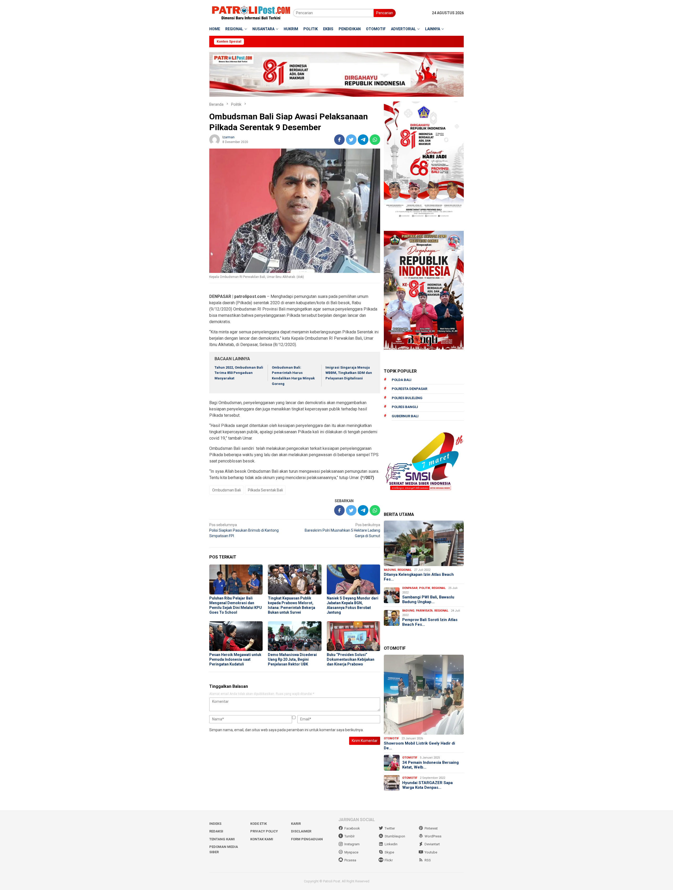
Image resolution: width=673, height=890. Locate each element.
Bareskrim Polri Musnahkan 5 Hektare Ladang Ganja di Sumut (342, 530)
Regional (404, 570)
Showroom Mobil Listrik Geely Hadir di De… (419, 745)
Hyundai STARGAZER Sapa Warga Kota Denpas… (427, 785)
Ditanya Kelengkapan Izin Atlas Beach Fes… (419, 577)
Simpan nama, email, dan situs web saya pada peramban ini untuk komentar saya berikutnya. (286, 730)
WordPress (433, 836)
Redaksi (216, 831)
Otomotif (391, 738)
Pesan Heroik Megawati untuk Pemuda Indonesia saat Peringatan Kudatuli (235, 659)
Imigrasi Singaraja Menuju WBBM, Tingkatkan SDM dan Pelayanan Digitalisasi (348, 372)
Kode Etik (258, 824)
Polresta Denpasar (409, 389)
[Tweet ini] (351, 139)
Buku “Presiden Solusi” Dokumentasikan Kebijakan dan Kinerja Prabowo (350, 659)
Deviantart (432, 844)
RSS (428, 860)
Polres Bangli (405, 407)
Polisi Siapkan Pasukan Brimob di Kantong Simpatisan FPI (244, 530)
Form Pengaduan (307, 839)
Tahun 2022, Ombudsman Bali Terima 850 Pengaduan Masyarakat (239, 372)
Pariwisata (424, 610)
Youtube (431, 852)
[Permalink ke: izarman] (214, 139)
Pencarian (384, 13)
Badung (390, 570)
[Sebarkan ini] (339, 139)
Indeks (215, 824)
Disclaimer (301, 831)
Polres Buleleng (407, 398)
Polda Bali (401, 380)
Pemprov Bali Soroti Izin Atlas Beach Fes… (429, 622)
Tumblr (349, 836)
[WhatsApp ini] (375, 139)
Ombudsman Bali (226, 490)
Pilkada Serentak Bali (265, 490)
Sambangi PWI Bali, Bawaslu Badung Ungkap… (428, 599)
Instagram (352, 844)
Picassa (350, 860)
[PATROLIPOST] (251, 13)
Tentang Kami (222, 839)
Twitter (390, 828)
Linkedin (391, 844)
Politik (424, 588)
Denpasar (409, 588)
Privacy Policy (264, 831)
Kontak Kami (261, 839)
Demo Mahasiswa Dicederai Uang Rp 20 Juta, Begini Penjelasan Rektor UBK (292, 659)
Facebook (352, 828)
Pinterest (431, 828)
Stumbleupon (395, 836)
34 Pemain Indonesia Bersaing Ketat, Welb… (430, 765)
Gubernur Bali (405, 416)
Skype (389, 852)
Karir (296, 824)
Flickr (389, 860)
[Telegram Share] (363, 139)
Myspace (351, 852)
